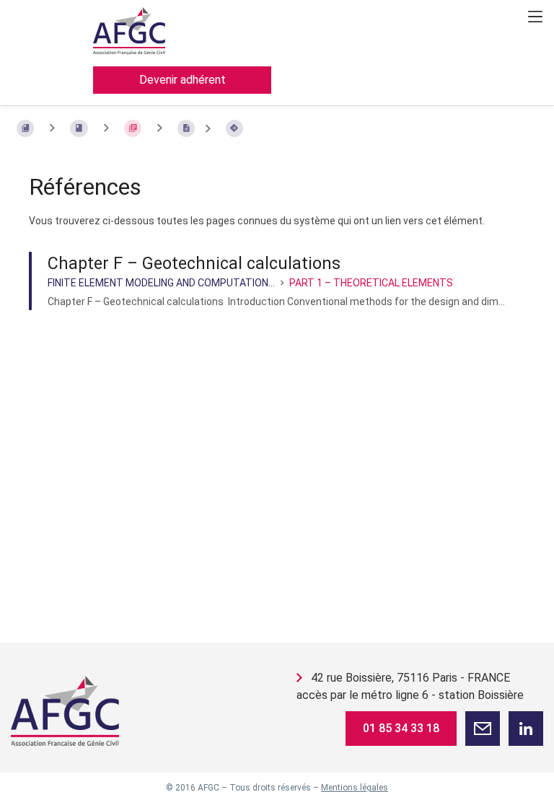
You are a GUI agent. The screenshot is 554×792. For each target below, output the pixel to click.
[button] (482, 728)
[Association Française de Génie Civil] (65, 711)
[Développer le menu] (535, 16)
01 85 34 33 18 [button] (401, 728)
